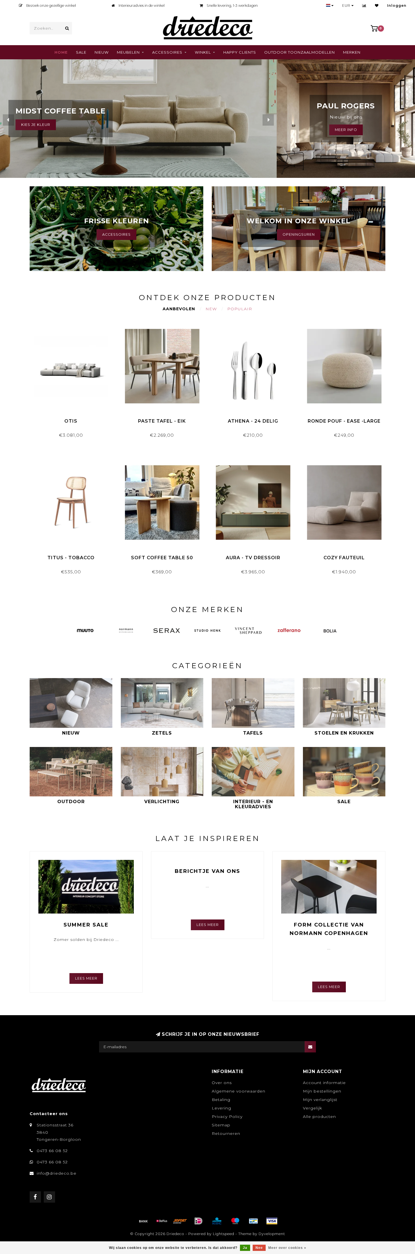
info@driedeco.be (57, 1173)
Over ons (222, 1082)
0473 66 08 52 (52, 1150)
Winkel (203, 52)
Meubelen (128, 52)
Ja (245, 1248)
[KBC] (217, 1221)
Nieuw (102, 52)
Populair (239, 308)
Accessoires (167, 52)
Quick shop (73, 419)
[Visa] (272, 1221)
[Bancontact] (253, 1221)
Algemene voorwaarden (238, 1091)
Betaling (221, 1099)
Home (61, 52)
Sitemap (221, 1125)
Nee (259, 1248)
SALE (81, 52)
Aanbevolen (179, 308)
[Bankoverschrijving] (143, 1221)
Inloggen (397, 5)
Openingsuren (299, 234)
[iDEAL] (198, 1221)
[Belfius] (162, 1221)
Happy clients (239, 52)
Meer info (346, 130)
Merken (352, 52)
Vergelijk (312, 1108)
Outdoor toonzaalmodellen (299, 52)
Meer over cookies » (287, 1248)
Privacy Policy (227, 1116)
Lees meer (86, 978)
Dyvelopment (272, 1234)
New (211, 308)
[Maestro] (235, 1221)
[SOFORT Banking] (180, 1221)
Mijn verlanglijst (320, 1099)
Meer (26, 125)
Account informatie (324, 1082)
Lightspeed (223, 1234)
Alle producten (319, 1116)
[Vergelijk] (364, 5)
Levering (221, 1108)
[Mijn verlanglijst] (377, 5)
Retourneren (226, 1133)
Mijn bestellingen (322, 1091)
